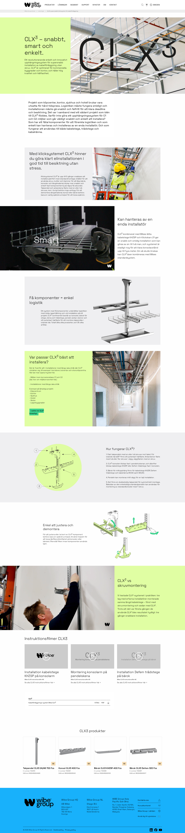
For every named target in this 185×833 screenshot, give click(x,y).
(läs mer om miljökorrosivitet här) (43, 379)
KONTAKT (113, 5)
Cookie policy (58, 830)
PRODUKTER (49, 5)
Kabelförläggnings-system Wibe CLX (42, 703)
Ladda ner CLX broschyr (36, 412)
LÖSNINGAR (62, 5)
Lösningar (41, 11)
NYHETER (96, 5)
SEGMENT (74, 5)
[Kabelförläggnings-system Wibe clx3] (108, 703)
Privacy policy (70, 830)
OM (104, 5)
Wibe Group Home (30, 11)
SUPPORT (85, 5)
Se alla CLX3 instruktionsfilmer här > (40, 682)
